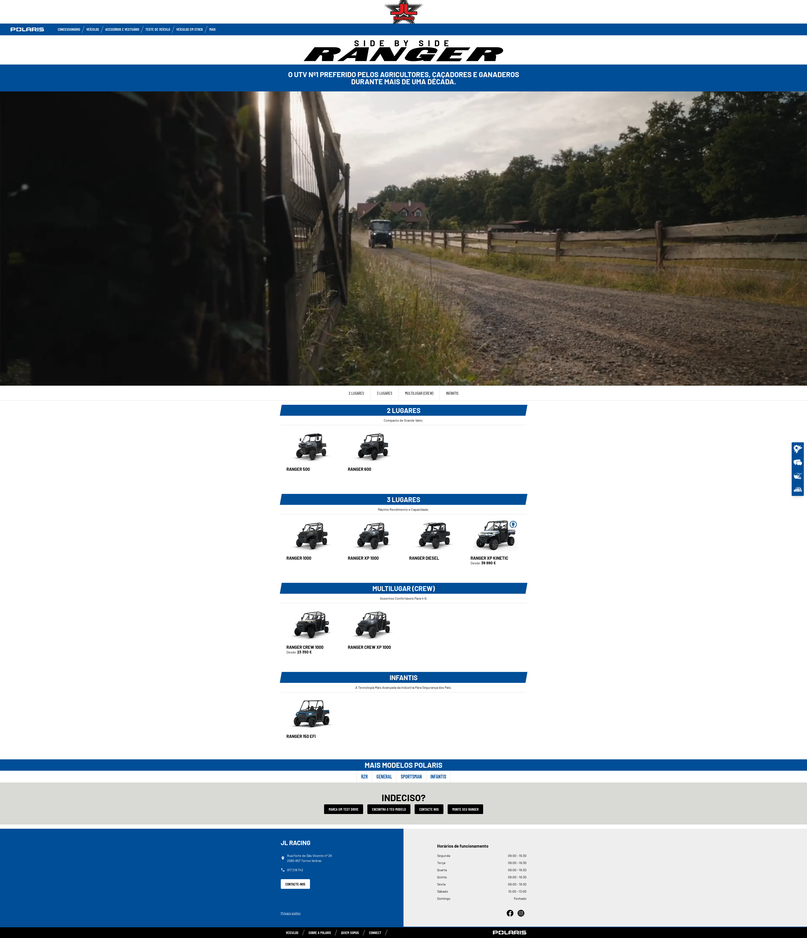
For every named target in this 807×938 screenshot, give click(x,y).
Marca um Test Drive (344, 809)
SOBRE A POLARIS (320, 932)
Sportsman (411, 776)
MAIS (212, 29)
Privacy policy (291, 913)
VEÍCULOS (92, 29)
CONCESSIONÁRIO (69, 29)
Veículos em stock (189, 29)
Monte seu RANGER (465, 809)
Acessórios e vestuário (122, 29)
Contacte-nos (295, 884)
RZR (364, 776)
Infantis (438, 776)
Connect (375, 932)
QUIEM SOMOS (350, 932)
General (384, 776)
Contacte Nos (429, 809)
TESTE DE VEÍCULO (157, 29)
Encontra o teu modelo (389, 809)
